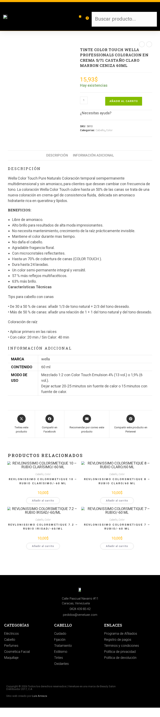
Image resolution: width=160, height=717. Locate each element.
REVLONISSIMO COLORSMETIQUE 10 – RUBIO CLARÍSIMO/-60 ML (43, 481)
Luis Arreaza (39, 695)
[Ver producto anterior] (142, 44)
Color (109, 130)
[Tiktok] (149, 688)
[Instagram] (138, 688)
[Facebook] (138, 694)
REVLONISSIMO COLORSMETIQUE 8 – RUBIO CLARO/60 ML (117, 481)
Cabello (100, 130)
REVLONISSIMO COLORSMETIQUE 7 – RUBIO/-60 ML (117, 526)
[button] (80, 16)
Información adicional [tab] (93, 155)
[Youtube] (149, 694)
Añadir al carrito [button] (43, 500)
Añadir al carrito (123, 101)
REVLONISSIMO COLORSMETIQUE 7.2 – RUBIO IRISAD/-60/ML (43, 526)
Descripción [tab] (57, 155)
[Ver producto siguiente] (149, 44)
